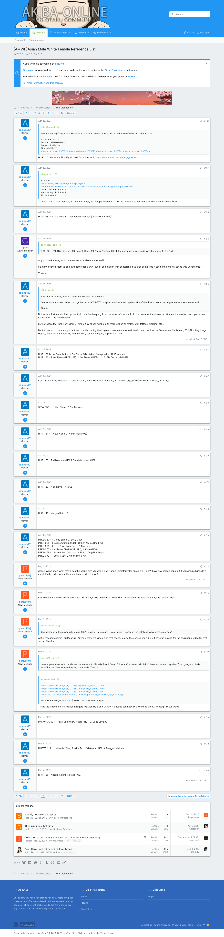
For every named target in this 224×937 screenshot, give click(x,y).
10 (48, 113)
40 (65, 852)
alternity (195, 851)
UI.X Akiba (28, 925)
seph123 (28, 817)
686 (74, 841)
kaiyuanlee (193, 817)
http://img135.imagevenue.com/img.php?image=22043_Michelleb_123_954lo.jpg (82, 694)
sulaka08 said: (48, 679)
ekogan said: (47, 174)
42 (74, 852)
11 (53, 113)
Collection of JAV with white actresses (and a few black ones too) (62, 837)
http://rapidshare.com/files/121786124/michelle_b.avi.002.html (72, 688)
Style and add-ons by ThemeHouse (96, 933)
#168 (206, 402)
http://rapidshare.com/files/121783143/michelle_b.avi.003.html (72, 691)
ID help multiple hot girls (38, 826)
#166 (206, 349)
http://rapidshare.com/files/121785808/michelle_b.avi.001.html (72, 685)
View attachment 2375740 (82, 151)
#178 (206, 717)
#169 (206, 429)
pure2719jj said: (49, 625)
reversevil (194, 840)
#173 (206, 535)
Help (190, 925)
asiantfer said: (48, 127)
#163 (206, 212)
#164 (206, 238)
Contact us (86, 909)
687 (79, 841)
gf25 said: (46, 290)
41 (70, 852)
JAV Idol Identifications (60, 817)
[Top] (204, 924)
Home (84, 896)
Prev (20, 113)
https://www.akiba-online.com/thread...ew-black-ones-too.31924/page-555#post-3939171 (87, 186)
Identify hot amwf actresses (40, 814)
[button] (70, 32)
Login (151, 896)
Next (69, 113)
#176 (206, 619)
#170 (206, 455)
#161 (206, 121)
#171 (206, 482)
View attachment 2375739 (54, 151)
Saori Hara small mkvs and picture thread (48, 849)
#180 (206, 770)
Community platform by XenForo (45, 933)
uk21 (26, 852)
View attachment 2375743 (136, 151)
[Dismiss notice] (206, 64)
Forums (84, 902)
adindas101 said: (49, 244)
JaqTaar (28, 840)
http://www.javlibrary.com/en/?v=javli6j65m (63, 183)
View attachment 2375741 (109, 151)
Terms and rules (162, 925)
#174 (206, 566)
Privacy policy (179, 925)
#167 (206, 376)
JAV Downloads (57, 840)
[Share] (201, 121)
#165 (206, 284)
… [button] (31, 113)
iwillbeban (194, 828)
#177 (206, 652)
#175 (206, 593)
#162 (206, 168)
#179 (206, 744)
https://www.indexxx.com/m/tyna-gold (117, 157)
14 (62, 113)
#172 (206, 508)
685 (69, 841)
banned (20, 53)
